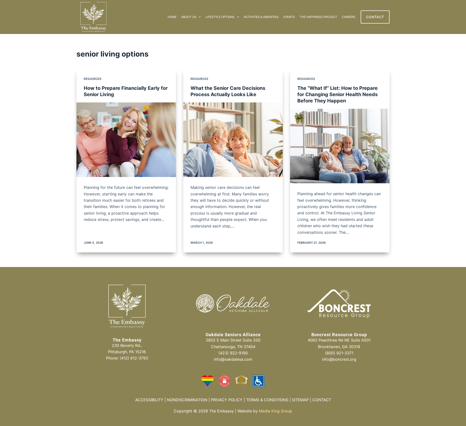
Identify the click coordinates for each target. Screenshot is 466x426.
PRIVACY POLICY (226, 399)
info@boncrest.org (339, 359)
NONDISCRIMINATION (187, 399)
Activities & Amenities (261, 17)
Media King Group (275, 411)
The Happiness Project (318, 17)
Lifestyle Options (220, 17)
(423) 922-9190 (233, 353)
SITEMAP (300, 399)
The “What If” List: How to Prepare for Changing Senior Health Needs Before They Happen (337, 94)
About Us (188, 17)
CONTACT (375, 17)
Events (289, 17)
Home (172, 17)
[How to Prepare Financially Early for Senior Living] (126, 139)
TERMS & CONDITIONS (267, 399)
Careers (348, 17)
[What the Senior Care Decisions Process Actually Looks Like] (233, 139)
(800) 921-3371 (339, 353)
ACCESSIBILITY (149, 399)
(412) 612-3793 (134, 358)
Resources (92, 79)
